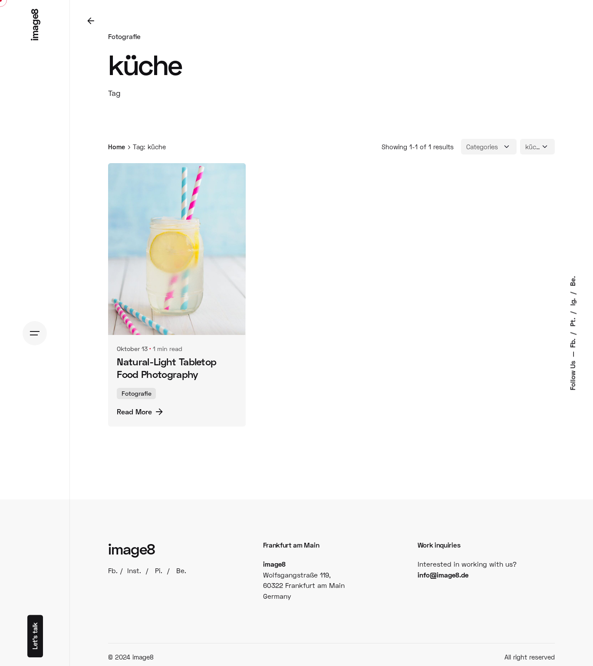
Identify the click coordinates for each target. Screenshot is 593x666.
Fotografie (124, 36)
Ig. (573, 300)
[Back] (91, 21)
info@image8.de (443, 575)
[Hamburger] (35, 333)
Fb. (573, 342)
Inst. (134, 570)
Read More (134, 411)
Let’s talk (35, 636)
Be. (573, 281)
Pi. (158, 570)
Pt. (573, 321)
